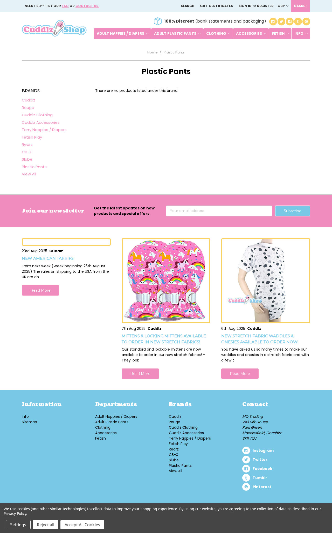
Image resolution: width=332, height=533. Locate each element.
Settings (18, 525)
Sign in (245, 6)
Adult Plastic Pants (175, 33)
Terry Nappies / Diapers (44, 129)
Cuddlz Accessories (41, 122)
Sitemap (29, 422)
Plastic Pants (174, 52)
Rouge (28, 107)
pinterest (262, 486)
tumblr (260, 477)
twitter (260, 459)
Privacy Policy (15, 513)
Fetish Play (32, 137)
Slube (27, 159)
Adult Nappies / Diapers (121, 33)
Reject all (45, 525)
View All (29, 174)
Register (265, 6)
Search (187, 6)
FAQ (65, 6)
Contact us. (87, 6)
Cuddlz (28, 100)
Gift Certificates (216, 6)
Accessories (249, 33)
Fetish (278, 33)
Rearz (27, 144)
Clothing (216, 33)
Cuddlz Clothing (37, 115)
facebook (262, 468)
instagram (263, 450)
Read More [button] (40, 290)
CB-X (27, 152)
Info (299, 33)
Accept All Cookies (82, 525)
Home (152, 52)
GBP (282, 6)
